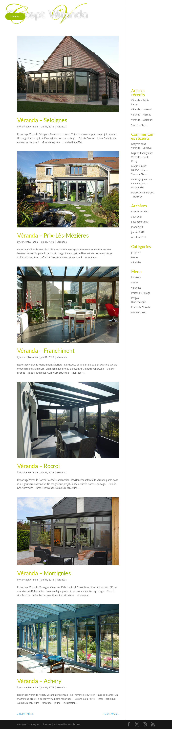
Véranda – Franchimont (46, 350)
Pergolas (57, 9)
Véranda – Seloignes (42, 120)
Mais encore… (98, 9)
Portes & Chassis (140, 307)
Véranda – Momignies (44, 573)
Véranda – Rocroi (38, 465)
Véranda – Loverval (141, 109)
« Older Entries (25, 714)
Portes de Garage (140, 292)
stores (134, 257)
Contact (15, 16)
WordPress (74, 724)
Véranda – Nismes (141, 114)
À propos (15, 9)
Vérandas (36, 9)
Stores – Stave (139, 125)
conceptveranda (29, 126)
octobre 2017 (138, 237)
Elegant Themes (41, 724)
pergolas (136, 252)
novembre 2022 (139, 211)
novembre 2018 (139, 221)
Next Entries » (111, 714)
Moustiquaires (139, 312)
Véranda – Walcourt (142, 119)
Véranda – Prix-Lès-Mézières (53, 235)
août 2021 (136, 216)
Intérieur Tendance (130, 9)
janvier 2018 (137, 232)
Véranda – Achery (39, 680)
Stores (76, 9)
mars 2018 (137, 226)
